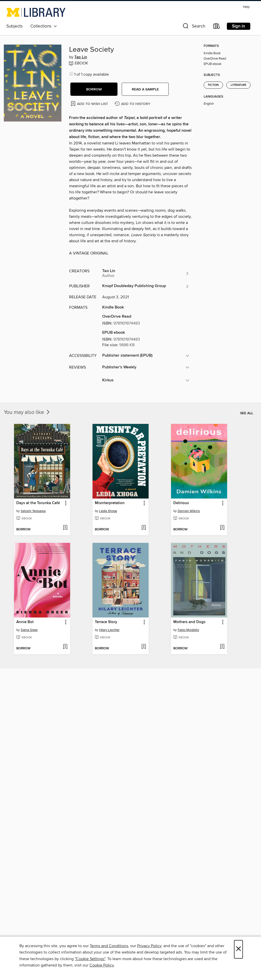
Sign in (238, 26)
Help (246, 7)
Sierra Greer (29, 630)
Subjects (14, 26)
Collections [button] (42, 26)
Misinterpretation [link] (110, 503)
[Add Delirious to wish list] (222, 528)
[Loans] (216, 27)
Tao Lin (80, 57)
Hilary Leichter (109, 630)
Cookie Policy (101, 965)
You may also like (24, 412)
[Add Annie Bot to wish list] (65, 647)
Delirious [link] (181, 503)
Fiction (213, 85)
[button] (193, 27)
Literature (238, 85)
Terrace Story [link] (106, 622)
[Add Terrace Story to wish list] (143, 647)
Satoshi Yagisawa (33, 511)
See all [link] (246, 413)
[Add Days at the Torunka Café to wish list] (65, 528)
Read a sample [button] (145, 89)
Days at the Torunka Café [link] (38, 503)
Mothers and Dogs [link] (189, 622)
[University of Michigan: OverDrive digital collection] (36, 12)
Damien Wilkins (189, 511)
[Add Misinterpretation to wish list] (143, 528)
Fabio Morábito (188, 630)
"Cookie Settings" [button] (90, 958)
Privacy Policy (149, 945)
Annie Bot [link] (25, 622)
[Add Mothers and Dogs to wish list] (222, 647)
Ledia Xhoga (108, 511)
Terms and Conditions (109, 945)
